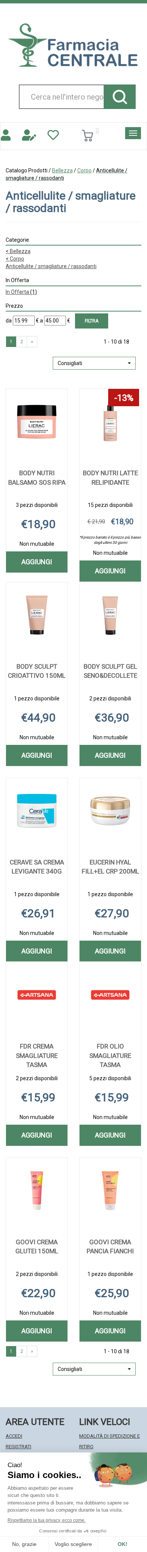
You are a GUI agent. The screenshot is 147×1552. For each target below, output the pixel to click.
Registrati (18, 1446)
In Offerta (21, 292)
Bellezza (62, 170)
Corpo (84, 170)
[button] (94, 363)
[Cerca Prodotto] (120, 96)
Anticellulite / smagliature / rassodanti (51, 266)
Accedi (14, 1436)
